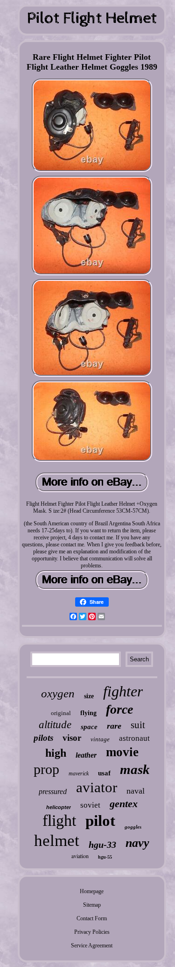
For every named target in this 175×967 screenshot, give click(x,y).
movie (122, 752)
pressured (53, 791)
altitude (55, 725)
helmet (56, 840)
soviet (90, 805)
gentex (124, 803)
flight (59, 820)
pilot (100, 820)
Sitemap (92, 905)
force (119, 709)
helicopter (58, 807)
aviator (96, 787)
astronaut (134, 738)
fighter (123, 691)
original (61, 712)
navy (137, 843)
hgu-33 (102, 844)
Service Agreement (91, 945)
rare (114, 726)
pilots (43, 738)
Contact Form (92, 918)
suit (138, 725)
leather (86, 755)
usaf (104, 773)
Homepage (92, 891)
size (89, 696)
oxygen (58, 693)
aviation (80, 856)
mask (135, 769)
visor (72, 738)
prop (46, 769)
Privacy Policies (92, 932)
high (55, 753)
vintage (100, 739)
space (89, 727)
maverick (79, 773)
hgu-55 (105, 857)
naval (135, 790)
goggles (133, 827)
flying (88, 712)
